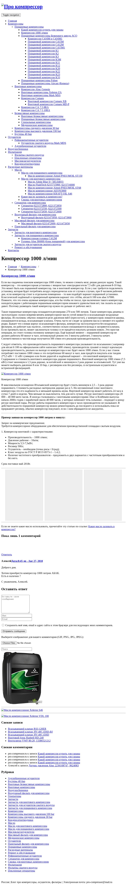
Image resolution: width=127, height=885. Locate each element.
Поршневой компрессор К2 (43, 53)
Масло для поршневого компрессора (41, 172)
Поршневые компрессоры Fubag (39, 80)
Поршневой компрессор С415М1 (46, 47)
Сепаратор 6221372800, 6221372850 (41, 205)
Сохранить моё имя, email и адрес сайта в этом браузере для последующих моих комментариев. (59, 625)
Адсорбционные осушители (30, 146)
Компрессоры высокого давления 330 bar (38, 131)
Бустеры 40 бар (23, 134)
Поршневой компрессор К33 (44, 77)
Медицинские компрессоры (37, 125)
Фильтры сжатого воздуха (29, 155)
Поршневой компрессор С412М (46, 44)
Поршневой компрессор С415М (46, 41)
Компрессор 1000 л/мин (34, 32)
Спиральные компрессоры (36, 122)
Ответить (6, 554)
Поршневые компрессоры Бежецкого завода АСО (49, 35)
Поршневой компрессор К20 (44, 68)
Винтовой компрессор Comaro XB (47, 101)
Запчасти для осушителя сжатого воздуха (38, 244)
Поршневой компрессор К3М (44, 59)
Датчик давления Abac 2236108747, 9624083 (54, 765)
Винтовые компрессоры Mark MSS (41, 95)
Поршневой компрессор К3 (43, 56)
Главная (12, 20)
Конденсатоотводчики (27, 163)
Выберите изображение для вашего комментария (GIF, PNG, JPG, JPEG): (42, 637)
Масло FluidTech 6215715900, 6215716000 (51, 184)
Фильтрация (15, 152)
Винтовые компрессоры (28, 86)
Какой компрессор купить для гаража (42, 29)
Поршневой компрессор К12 (44, 65)
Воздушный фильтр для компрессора (35, 214)
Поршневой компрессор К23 (44, 74)
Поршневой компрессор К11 (44, 62)
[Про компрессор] (22, 6)
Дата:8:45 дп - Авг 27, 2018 (27, 561)
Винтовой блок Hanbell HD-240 (26, 737)
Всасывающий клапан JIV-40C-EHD (28, 734)
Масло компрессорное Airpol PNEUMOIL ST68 (54, 187)
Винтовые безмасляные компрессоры (42, 116)
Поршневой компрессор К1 (43, 50)
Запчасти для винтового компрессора (36, 232)
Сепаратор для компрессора (30, 202)
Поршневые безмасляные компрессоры (43, 119)
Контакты (13, 250)
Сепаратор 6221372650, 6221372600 (41, 211)
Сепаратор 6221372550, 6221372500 (41, 208)
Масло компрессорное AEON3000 (47, 190)
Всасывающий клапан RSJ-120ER (27, 728)
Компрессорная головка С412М (39, 238)
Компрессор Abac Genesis (35, 89)
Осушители (14, 137)
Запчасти (13, 229)
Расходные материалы (20, 166)
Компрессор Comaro (32, 98)
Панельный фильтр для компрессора (35, 226)
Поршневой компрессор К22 (44, 71)
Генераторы (14, 796)
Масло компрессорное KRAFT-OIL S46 (50, 193)
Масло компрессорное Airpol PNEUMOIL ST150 (55, 175)
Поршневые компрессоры (29, 26)
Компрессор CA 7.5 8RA (35, 107)
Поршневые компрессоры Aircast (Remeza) (45, 83)
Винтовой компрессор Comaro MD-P (48, 104)
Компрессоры (15, 23)
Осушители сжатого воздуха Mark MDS (43, 143)
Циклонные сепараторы (28, 157)
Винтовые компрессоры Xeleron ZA (41, 92)
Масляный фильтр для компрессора (34, 220)
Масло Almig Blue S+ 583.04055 (46, 181)
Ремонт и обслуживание (28, 247)
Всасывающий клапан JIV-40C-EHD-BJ (30, 731)
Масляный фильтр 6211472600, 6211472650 (45, 223)
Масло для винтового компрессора (40, 178)
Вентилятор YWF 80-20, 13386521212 (29, 740)
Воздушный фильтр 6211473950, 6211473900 (46, 217)
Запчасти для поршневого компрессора (37, 235)
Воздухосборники (18, 149)
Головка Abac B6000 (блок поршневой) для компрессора (53, 241)
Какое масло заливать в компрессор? (41, 196)
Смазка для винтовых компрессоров (41, 199)
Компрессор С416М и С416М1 (45, 38)
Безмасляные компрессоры (30, 113)
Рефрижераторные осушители (31, 140)
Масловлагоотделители (28, 160)
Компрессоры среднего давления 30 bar (37, 128)
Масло (18, 169)
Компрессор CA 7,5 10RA (35, 110)
